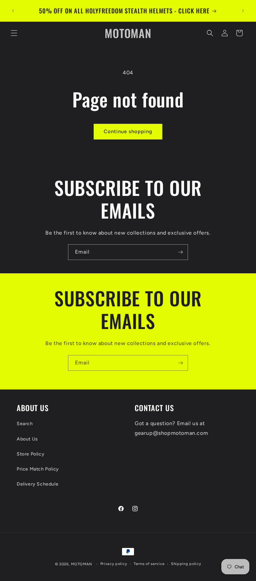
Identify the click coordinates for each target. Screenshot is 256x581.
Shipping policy (186, 564)
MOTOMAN (81, 564)
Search (25, 423)
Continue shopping (128, 131)
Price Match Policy (38, 469)
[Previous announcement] (13, 10)
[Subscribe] (180, 252)
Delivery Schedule (37, 484)
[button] (14, 33)
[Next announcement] (243, 10)
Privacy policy (113, 564)
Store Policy (30, 454)
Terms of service (149, 564)
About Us (27, 439)
